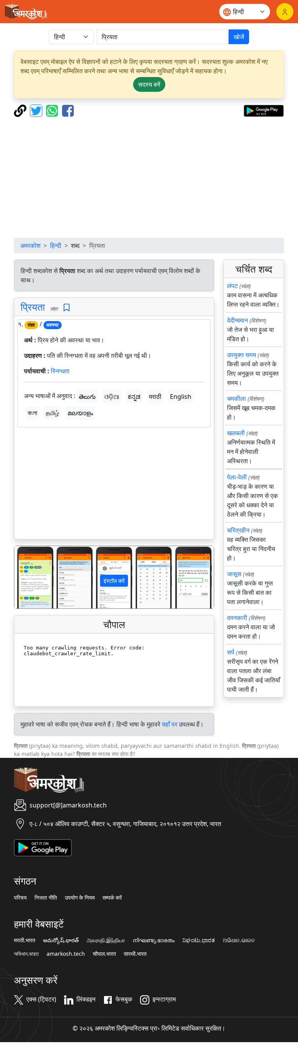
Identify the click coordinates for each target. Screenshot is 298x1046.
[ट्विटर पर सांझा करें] (37, 110)
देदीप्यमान (237, 320)
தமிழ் (52, 413)
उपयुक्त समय (241, 354)
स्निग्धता (60, 371)
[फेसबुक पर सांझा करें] (68, 110)
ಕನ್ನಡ (134, 396)
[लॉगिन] (284, 11)
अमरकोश (30, 245)
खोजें (239, 37)
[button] (29, 577)
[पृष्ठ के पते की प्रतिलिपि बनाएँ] (21, 110)
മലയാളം (80, 413)
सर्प (230, 652)
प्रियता (33, 306)
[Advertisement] (149, 177)
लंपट (232, 286)
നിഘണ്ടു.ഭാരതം (154, 940)
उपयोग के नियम (80, 897)
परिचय (20, 897)
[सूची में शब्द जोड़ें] (66, 307)
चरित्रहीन (238, 530)
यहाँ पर (169, 724)
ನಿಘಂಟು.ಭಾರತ (198, 940)
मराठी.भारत (24, 940)
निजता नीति (46, 897)
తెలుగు (87, 396)
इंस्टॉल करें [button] (114, 580)
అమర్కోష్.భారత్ (61, 940)
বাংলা (32, 413)
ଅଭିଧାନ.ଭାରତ (239, 940)
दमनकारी (237, 617)
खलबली (236, 433)
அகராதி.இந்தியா (106, 940)
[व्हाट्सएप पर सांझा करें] (53, 110)
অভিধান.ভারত (26, 953)
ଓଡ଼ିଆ (111, 396)
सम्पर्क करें (112, 897)
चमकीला (236, 398)
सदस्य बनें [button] (149, 84)
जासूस (234, 574)
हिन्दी (55, 245)
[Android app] (43, 847)
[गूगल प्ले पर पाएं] (263, 110)
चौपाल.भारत (104, 953)
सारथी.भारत (135, 953)
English (180, 396)
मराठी (155, 396)
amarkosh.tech (66, 953)
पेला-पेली (237, 477)
